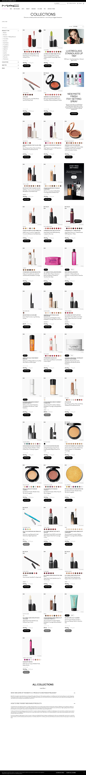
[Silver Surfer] (25, 444)
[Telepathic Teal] (27, 444)
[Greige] (28, 573)
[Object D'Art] (40, 487)
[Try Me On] (48, 487)
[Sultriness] (61, 228)
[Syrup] (28, 94)
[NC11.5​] (77, 529)
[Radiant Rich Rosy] (67, 143)
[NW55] (46, 615)
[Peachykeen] (58, 94)
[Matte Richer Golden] (82, 143)
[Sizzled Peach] (31, 52)
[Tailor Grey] (27, 186)
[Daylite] (28, 270)
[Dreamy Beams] (58, 487)
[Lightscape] (46, 313)
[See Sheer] (33, 52)
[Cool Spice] (23, 94)
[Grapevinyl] (38, 52)
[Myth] (71, 573)
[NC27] (50, 186)
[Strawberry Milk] (26, 529)
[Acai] (32, 94)
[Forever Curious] (55, 529)
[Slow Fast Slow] (46, 487)
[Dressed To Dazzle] (52, 143)
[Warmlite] (32, 270)
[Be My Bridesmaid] (46, 228)
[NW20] (58, 615)
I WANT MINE (74, 64)
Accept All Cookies (71, 772)
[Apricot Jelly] (54, 356)
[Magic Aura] (52, 356)
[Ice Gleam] (48, 356)
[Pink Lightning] (52, 487)
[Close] (84, 772)
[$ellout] (54, 52)
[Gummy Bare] (52, 52)
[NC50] (48, 615)
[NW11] (48, 186)
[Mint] (32, 228)
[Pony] (48, 94)
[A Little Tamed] (75, 228)
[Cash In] (33, 487)
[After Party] (27, 487)
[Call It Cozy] (69, 573)
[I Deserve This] (50, 52)
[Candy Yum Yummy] (25, 660)
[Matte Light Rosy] (77, 143)
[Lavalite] (50, 356)
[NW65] (54, 615)
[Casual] (30, 143)
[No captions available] (74, 181)
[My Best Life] (48, 228)
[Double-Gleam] (48, 313)
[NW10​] (73, 529)
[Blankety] (73, 573)
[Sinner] (52, 94)
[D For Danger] (49, 529)
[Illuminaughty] (75, 487)
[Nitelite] (58, 356)
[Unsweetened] (56, 356)
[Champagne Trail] (40, 444)
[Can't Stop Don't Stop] (50, 487)
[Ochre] (26, 228)
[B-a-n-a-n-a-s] (30, 529)
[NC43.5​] (69, 444)
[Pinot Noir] (40, 186)
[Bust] (80, 487)
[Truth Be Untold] (75, 573)
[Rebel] (49, 573)
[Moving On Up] (54, 228)
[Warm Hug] (71, 228)
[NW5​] (67, 529)
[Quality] (77, 400)
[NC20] (46, 186)
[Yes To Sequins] (31, 487)
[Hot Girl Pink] (68, 313)
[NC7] (44, 400)
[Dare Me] (72, 313)
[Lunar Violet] (29, 660)
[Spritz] (26, 143)
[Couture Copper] (38, 487)
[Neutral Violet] (30, 228)
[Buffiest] (77, 228)
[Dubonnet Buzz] (52, 228)
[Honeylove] (56, 94)
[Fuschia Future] (38, 444)
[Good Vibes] (46, 356)
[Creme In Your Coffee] (53, 573)
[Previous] (23, 51)
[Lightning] (61, 356)
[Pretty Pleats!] (73, 228)
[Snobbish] (75, 400)
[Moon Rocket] (40, 660)
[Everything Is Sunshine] (33, 444)
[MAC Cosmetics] (10, 6)
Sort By (70, 26)
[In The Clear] (23, 615)
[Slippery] (50, 143)
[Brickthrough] (56, 228)
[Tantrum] (61, 143)
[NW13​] (80, 529)
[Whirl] (51, 529)
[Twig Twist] (44, 529)
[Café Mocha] (47, 529)
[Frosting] (28, 143)
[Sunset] (23, 270)
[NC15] (58, 186)
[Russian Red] (53, 529)
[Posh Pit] (29, 52)
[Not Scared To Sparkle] (35, 444)
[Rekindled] (82, 228)
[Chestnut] (30, 94)
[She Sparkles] (56, 487)
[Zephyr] (71, 400)
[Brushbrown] (23, 313)
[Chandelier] (38, 660)
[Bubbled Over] (54, 313)
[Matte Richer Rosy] (71, 143)
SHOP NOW (74, 113)
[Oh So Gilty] (54, 487)
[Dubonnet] (44, 573)
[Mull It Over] (69, 228)
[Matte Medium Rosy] (69, 143)
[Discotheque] (29, 487)
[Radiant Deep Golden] (80, 143)
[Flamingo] (34, 573)
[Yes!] (56, 143)
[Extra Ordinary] (61, 313)
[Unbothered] (70, 313)
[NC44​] (71, 444)
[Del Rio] (80, 573)
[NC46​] (80, 444)
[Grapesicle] (46, 143)
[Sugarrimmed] (54, 143)
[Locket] (35, 487)
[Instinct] (67, 400)
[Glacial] (50, 313)
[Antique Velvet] (61, 94)
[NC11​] (71, 529)
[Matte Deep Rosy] (75, 143)
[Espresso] (38, 186)
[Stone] (31, 186)
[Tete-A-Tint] (25, 186)
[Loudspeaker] (54, 94)
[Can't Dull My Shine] (58, 52)
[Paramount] (51, 573)
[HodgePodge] (33, 186)
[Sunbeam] (30, 270)
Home (3, 21)
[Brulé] (35, 186)
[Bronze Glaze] (58, 313)
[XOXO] (40, 52)
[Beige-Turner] (26, 573)
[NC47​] (82, 444)
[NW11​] (75, 529)
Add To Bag (26, 65)
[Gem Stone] (35, 660)
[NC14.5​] (82, 529)
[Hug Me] (56, 52)
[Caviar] (32, 573)
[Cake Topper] (25, 52)
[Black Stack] (44, 444)
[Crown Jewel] (31, 660)
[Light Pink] (28, 228)
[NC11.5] (56, 186)
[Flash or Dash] (31, 444)
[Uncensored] (61, 52)
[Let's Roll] (61, 487)
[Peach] (23, 228)
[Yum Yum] (48, 143)
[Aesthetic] (23, 143)
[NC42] (67, 444)
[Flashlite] (26, 270)
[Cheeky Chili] (50, 94)
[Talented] (82, 400)
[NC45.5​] (77, 444)
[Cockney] (48, 52)
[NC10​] (69, 529)
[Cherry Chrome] (52, 313)
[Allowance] (67, 487)
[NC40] (50, 615)
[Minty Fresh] (28, 529)
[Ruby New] (58, 228)
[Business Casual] (35, 52)
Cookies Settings (60, 772)
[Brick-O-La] (36, 573)
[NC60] (54, 186)
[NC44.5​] (73, 444)
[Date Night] (67, 228)
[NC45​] (75, 444)
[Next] (40, 51)
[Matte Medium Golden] (73, 143)
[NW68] (61, 186)
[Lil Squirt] (46, 52)
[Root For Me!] (30, 573)
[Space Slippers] (56, 313)
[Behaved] (69, 400)
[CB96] (46, 94)
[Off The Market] (50, 228)
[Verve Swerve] (65, 313)
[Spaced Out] (33, 660)
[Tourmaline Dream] (29, 444)
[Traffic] (27, 52)
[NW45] (52, 186)
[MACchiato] (26, 94)
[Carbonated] (58, 143)
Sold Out (47, 414)
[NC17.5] (52, 615)
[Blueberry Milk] (23, 529)
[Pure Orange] (34, 228)
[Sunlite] (34, 270)
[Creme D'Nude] (67, 573)
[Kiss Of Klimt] (25, 487)
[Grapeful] (27, 660)
